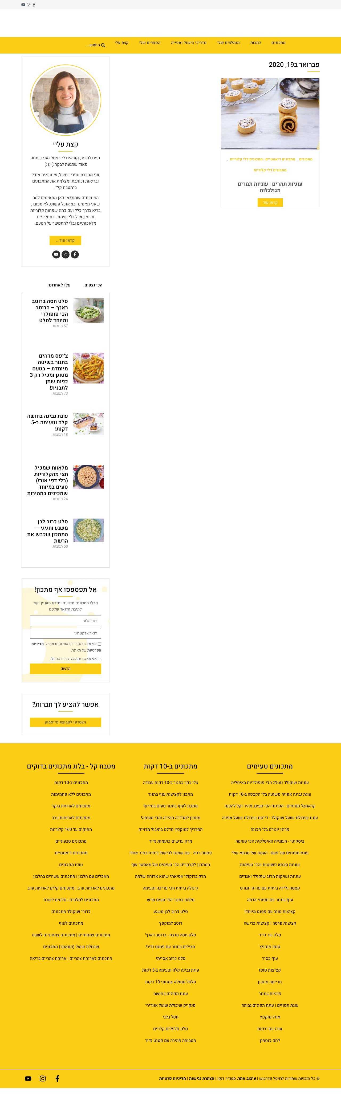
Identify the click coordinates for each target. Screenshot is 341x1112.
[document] (170, 556)
